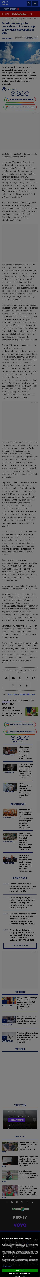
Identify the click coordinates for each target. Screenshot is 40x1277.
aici (26, 1250)
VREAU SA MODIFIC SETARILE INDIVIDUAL (20, 1273)
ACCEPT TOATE (20, 1270)
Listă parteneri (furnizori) (6, 1266)
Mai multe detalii (25, 1243)
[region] (20, 1254)
